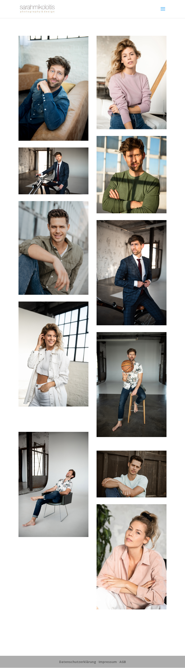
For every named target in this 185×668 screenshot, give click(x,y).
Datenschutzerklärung (77, 662)
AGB (122, 662)
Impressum (108, 662)
